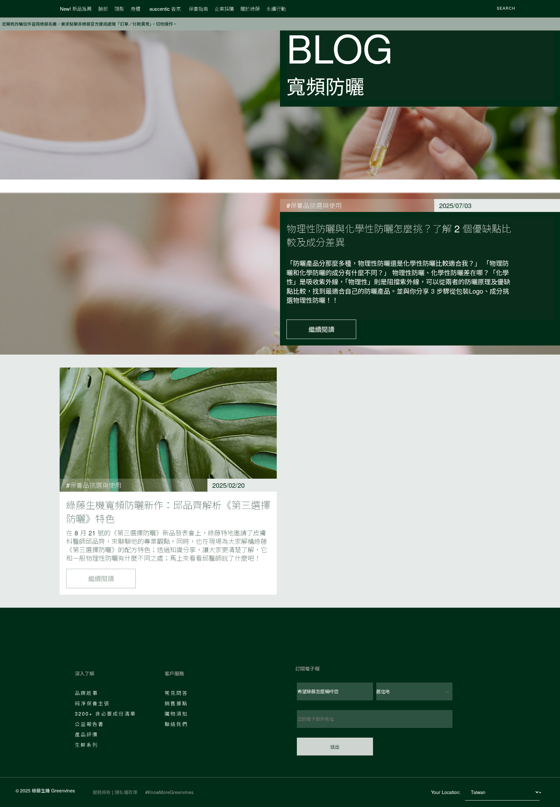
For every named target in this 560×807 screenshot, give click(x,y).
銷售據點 (176, 703)
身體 (135, 8)
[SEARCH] (488, 9)
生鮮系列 (86, 744)
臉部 (103, 8)
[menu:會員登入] (528, 8)
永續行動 (276, 8)
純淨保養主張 (92, 703)
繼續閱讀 (321, 329)
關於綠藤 (250, 8)
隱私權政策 (126, 792)
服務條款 (102, 792)
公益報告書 (89, 723)
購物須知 (176, 713)
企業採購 (224, 8)
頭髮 (119, 8)
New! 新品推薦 (76, 8)
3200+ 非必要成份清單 (105, 713)
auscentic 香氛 (165, 8)
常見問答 (176, 692)
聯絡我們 (176, 723)
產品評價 (86, 734)
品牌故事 (86, 692)
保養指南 (198, 8)
